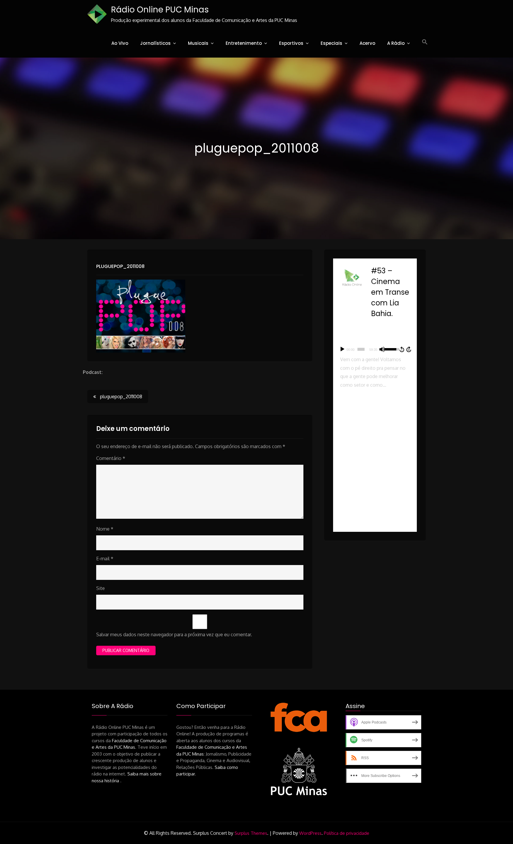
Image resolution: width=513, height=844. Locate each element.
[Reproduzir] (342, 349)
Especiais (331, 43)
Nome (104, 529)
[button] (425, 42)
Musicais (198, 43)
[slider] (361, 349)
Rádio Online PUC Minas (160, 9)
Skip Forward (409, 349)
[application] (375, 349)
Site (100, 588)
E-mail (104, 558)
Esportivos (291, 43)
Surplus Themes (251, 833)
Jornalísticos (155, 43)
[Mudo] (382, 349)
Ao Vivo (119, 43)
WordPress (310, 833)
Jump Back (402, 349)
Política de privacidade (346, 833)
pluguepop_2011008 (120, 266)
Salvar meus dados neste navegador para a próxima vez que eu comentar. (174, 634)
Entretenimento (244, 43)
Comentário (110, 458)
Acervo (367, 43)
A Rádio (396, 43)
